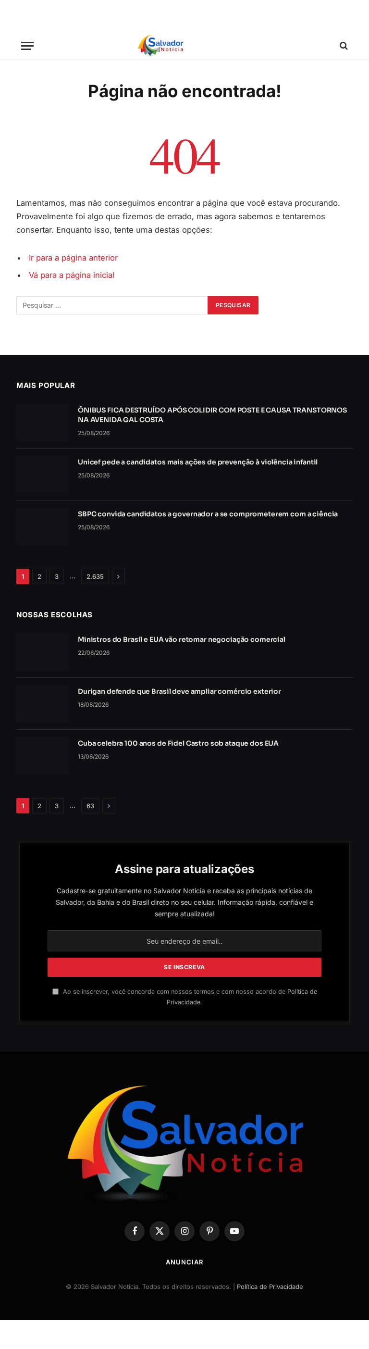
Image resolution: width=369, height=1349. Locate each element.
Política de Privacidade (270, 1286)
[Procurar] (343, 46)
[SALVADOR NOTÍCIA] (184, 45)
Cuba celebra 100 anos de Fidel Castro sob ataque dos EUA (178, 743)
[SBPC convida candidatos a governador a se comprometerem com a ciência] (42, 526)
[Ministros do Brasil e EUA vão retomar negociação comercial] (42, 652)
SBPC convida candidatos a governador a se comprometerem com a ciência (208, 514)
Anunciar (184, 1262)
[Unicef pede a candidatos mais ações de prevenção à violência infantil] (42, 474)
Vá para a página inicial (71, 275)
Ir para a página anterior (73, 257)
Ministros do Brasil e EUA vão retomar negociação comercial (181, 639)
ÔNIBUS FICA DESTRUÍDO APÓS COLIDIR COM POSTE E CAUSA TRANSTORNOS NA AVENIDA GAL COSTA (212, 415)
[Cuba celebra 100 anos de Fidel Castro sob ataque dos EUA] (42, 755)
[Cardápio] (27, 46)
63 (90, 806)
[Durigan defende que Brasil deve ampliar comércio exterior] (42, 704)
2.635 (95, 576)
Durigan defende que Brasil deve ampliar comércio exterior (179, 691)
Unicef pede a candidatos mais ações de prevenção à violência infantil (198, 462)
